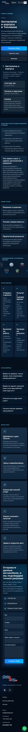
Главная (14, 2)
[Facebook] (10, 690)
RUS (25, 2)
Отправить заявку (14, 661)
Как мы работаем (8, 701)
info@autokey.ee (12, 603)
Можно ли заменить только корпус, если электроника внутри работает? (13, 376)
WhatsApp (14, 58)
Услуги (4, 697)
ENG (22, 2)
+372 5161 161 (11, 598)
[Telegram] (4, 690)
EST (19, 2)
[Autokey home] (5, 2)
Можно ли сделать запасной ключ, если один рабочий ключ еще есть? (13, 388)
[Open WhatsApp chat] (24, 728)
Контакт (4, 704)
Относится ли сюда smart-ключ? (12, 400)
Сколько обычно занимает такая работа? (13, 410)
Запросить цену (14, 53)
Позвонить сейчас (14, 48)
